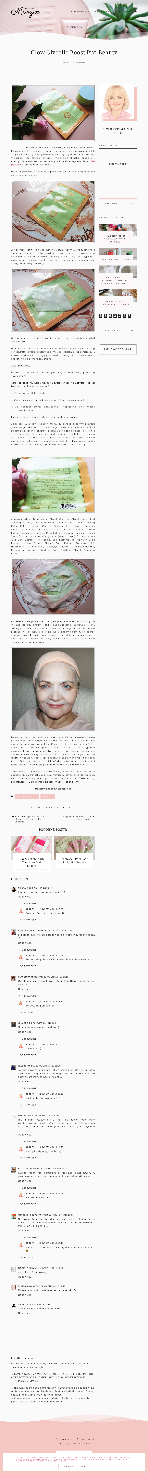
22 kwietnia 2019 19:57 (60, 931)
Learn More (67, 1467)
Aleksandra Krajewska (32, 931)
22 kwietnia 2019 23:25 (51, 1044)
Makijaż (116, 11)
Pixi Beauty (48, 797)
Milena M (23, 888)
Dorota (30, 909)
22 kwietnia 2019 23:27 (51, 955)
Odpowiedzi (29, 903)
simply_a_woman (28, 1268)
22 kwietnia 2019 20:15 (56, 977)
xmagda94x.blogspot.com (33, 1215)
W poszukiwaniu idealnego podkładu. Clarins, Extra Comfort (115, 280)
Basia (21, 1304)
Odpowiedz (25, 896)
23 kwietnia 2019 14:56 (51, 1147)
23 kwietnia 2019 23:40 (50, 1268)
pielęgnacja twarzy (27, 797)
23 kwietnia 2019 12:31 (61, 1215)
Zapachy (127, 11)
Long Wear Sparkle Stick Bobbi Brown (76, 817)
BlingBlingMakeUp (29, 1286)
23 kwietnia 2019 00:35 (47, 1116)
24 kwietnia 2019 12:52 (37, 1304)
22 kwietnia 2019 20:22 (45, 1023)
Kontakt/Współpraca (80, 11)
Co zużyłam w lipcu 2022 (115, 260)
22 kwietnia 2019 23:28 (51, 909)
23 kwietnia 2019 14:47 (51, 1243)
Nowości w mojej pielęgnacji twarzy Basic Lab (115, 239)
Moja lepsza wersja (30, 1169)
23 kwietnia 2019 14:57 (51, 1193)
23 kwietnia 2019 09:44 (55, 1169)
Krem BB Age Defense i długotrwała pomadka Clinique (29, 819)
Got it (83, 1467)
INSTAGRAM (87, 1439)
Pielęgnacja (101, 11)
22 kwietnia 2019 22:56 (48, 1066)
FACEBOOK (65, 1439)
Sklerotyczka (26, 1066)
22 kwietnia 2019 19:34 (41, 888)
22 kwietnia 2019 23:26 (51, 1002)
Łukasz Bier (25, 1023)
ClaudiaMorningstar (30, 977)
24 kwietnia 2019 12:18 (53, 1286)
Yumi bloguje (26, 1116)
